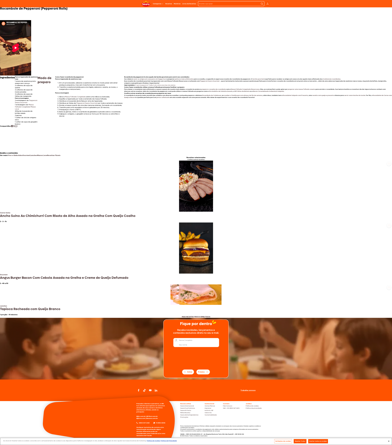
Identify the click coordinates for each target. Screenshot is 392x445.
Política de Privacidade (169, 441)
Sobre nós (208, 413)
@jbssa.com (140, 418)
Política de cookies (252, 406)
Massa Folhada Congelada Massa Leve (245, 89)
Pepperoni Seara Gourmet (209, 81)
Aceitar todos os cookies (318, 441)
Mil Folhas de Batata (242, 91)
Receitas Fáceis (53, 155)
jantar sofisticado (162, 97)
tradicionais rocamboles (331, 79)
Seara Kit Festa (185, 410)
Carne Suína (5, 213)
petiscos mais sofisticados (184, 79)
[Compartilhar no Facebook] (12, 126)
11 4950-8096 (160, 423)
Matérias (177, 4)
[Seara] (146, 4)
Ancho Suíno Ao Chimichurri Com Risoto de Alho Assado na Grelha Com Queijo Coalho (67, 216)
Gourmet (26, 155)
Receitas (168, 4)
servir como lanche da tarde (354, 95)
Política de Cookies (153, 441)
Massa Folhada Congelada (75, 97)
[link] (196, 191)
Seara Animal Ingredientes (189, 415)
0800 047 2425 (144, 423)
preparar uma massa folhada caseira (301, 89)
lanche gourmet (258, 79)
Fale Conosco (227, 406)
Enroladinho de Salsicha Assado (221, 91)
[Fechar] (388, 441)
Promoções (184, 417)
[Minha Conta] (267, 3)
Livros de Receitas (189, 4)
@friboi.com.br (152, 416)
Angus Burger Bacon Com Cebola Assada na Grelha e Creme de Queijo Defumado (64, 278)
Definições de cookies (283, 441)
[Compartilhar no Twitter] (14, 126)
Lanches (33, 155)
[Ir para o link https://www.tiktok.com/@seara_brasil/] (144, 390)
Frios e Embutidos (15, 155)
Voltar (189, 372)
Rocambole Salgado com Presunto (295, 95)
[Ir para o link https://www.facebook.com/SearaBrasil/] (138, 390)
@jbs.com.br (141, 416)
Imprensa (208, 408)
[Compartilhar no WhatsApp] (16, 126)
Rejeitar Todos (300, 441)
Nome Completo (185, 340)
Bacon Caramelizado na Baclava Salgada (268, 91)
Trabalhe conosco (248, 390)
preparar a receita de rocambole (213, 89)
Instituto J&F (209, 410)
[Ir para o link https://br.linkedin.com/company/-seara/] (156, 390)
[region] (196, 441)
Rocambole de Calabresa (211, 95)
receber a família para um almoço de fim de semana (243, 95)
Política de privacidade (254, 408)
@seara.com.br (152, 418)
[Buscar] (261, 3)
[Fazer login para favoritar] (389, 164)
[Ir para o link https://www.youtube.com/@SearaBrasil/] (150, 390)
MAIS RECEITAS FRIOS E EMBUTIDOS (196, 317)
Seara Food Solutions (187, 408)
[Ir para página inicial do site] (196, 397)
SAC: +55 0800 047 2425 (231, 408)
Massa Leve (42, 155)
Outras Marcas (210, 406)
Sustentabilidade (211, 415)
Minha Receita (185, 413)
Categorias (157, 4)
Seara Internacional (187, 406)
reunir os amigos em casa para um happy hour (149, 79)
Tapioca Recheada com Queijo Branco (30, 309)
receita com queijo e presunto (323, 95)
